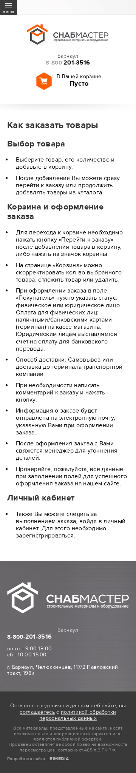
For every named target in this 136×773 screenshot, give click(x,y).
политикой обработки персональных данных (77, 715)
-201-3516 (29, 637)
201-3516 (68, 62)
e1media (59, 759)
